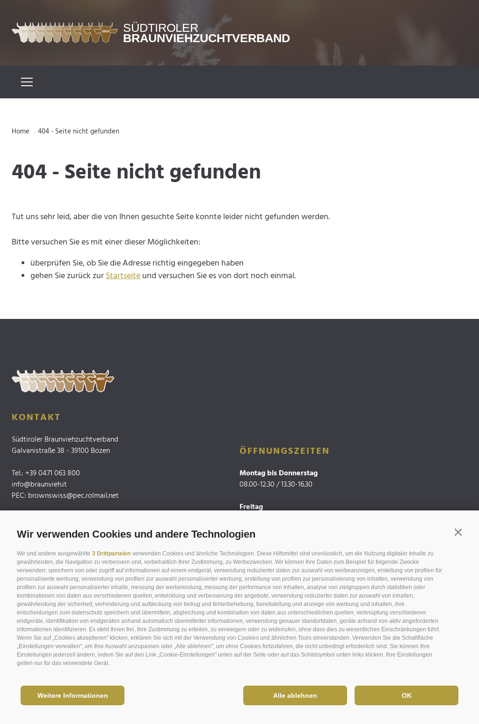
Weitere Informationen (72, 695)
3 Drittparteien (111, 553)
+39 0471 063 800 (52, 473)
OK (407, 695)
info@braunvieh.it (39, 485)
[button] (458, 532)
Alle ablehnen (295, 695)
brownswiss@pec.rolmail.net (73, 496)
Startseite (123, 276)
